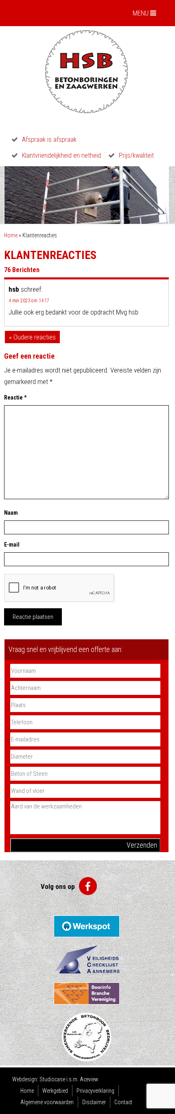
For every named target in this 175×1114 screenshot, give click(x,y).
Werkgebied (55, 1090)
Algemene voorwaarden (47, 1102)
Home (11, 235)
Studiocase (52, 1079)
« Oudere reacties (32, 337)
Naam (11, 512)
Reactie (15, 397)
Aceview (89, 1079)
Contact (123, 1102)
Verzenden (142, 845)
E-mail (12, 544)
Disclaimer (94, 1102)
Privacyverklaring (95, 1090)
